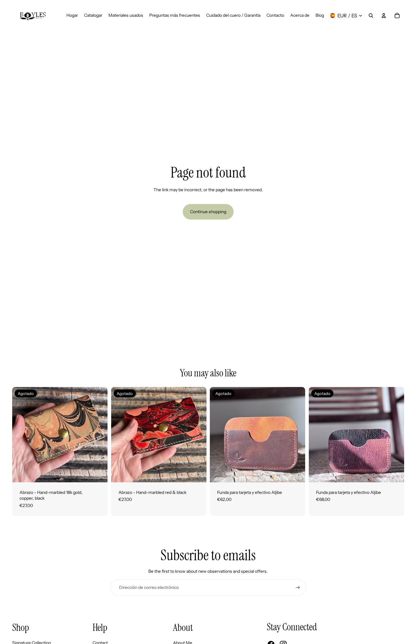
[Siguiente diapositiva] (98, 434)
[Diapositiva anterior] (21, 434)
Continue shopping (208, 211)
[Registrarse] (297, 587)
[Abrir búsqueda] (371, 15)
